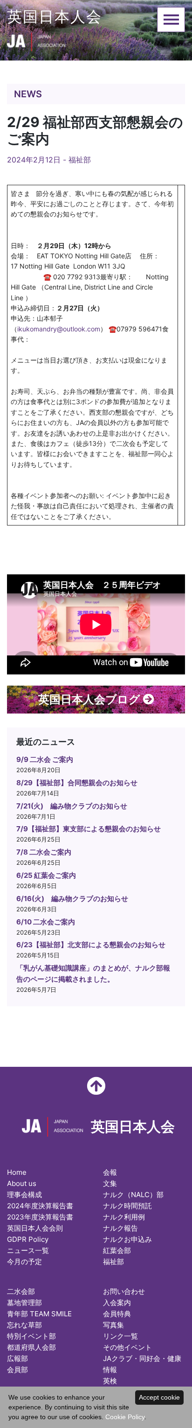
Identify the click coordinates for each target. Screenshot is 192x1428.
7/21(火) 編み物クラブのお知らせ (71, 806)
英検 (110, 1380)
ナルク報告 (120, 1228)
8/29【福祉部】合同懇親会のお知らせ (76, 782)
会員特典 (117, 1313)
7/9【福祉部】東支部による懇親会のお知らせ (88, 828)
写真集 (113, 1324)
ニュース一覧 (28, 1250)
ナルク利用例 (124, 1216)
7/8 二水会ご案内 (43, 852)
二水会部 (21, 1291)
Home (17, 1172)
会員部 (17, 1369)
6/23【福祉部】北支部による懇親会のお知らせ (90, 944)
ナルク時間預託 (127, 1205)
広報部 (17, 1358)
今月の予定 (24, 1261)
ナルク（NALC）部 (133, 1194)
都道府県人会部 (31, 1347)
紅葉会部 (117, 1250)
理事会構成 (24, 1194)
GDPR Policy (27, 1239)
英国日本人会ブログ (90, 699)
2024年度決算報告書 (40, 1205)
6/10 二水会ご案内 (45, 921)
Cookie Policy (124, 1417)
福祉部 (80, 159)
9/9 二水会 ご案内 (44, 759)
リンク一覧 (120, 1336)
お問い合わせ (124, 1291)
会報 (110, 1172)
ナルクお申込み (127, 1239)
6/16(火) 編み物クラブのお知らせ (72, 898)
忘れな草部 (24, 1324)
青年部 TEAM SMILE (39, 1313)
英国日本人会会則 (35, 1228)
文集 (110, 1183)
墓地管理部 (24, 1302)
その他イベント (127, 1347)
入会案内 (117, 1302)
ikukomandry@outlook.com (58, 329)
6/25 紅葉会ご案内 (46, 875)
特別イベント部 (31, 1336)
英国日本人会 (54, 16)
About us (21, 1183)
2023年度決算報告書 (40, 1216)
